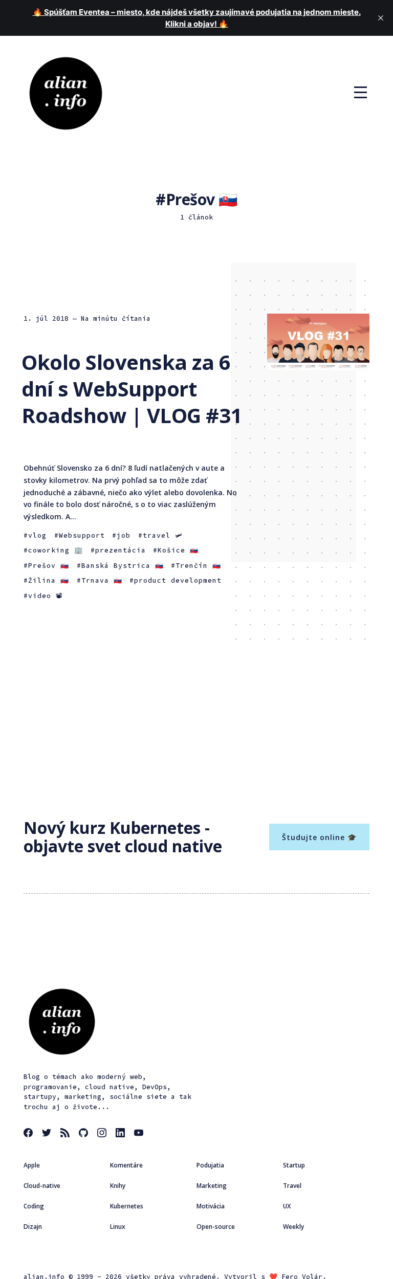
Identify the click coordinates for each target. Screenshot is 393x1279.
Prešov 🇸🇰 (48, 565)
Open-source (215, 1226)
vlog (37, 535)
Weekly (293, 1226)
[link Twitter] (48, 1134)
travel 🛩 (163, 535)
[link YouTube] (140, 1134)
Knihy (117, 1185)
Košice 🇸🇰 (178, 550)
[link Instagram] (103, 1134)
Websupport (82, 535)
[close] (381, 18)
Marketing (211, 1185)
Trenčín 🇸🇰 (198, 565)
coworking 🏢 (55, 550)
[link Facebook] (30, 1134)
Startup (294, 1165)
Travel (292, 1185)
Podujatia (210, 1165)
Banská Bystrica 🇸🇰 (122, 565)
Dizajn (33, 1226)
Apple (32, 1165)
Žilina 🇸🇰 (48, 580)
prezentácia (120, 550)
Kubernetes (126, 1206)
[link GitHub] (85, 1134)
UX (287, 1206)
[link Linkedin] (122, 1134)
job (123, 535)
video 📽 (45, 595)
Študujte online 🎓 (319, 837)
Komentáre (126, 1165)
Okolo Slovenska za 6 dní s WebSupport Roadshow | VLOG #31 (131, 388)
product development (178, 580)
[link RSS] (66, 1134)
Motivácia (210, 1206)
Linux (117, 1226)
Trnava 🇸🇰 (101, 580)
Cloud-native (42, 1185)
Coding (34, 1206)
